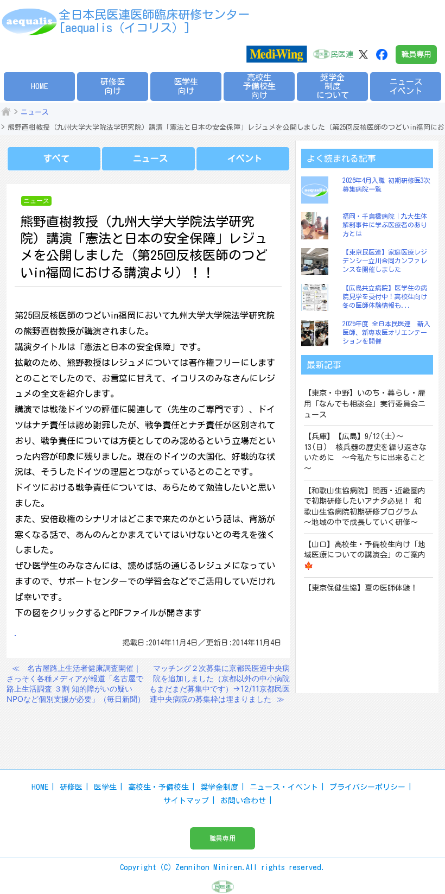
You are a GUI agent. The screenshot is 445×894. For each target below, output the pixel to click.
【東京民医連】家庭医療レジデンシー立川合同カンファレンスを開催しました (384, 260)
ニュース (35, 112)
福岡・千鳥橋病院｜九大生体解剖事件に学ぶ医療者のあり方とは (384, 224)
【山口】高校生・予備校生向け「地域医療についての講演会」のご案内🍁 (364, 555)
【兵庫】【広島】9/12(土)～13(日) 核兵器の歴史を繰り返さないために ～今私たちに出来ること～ (365, 452)
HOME (39, 86)
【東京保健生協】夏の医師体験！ (361, 588)
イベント (244, 158)
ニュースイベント (406, 86)
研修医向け (112, 86)
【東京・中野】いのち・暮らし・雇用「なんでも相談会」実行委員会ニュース (364, 403)
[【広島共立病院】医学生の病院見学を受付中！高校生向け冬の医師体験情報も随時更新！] (317, 297)
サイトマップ (186, 800)
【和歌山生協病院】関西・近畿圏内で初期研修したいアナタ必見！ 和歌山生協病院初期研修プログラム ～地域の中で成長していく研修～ (364, 507)
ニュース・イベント (284, 787)
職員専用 (416, 54)
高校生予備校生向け (259, 86)
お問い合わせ (243, 800)
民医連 (341, 54)
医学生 (105, 787)
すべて (56, 158)
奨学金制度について (332, 86)
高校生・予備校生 (158, 787)
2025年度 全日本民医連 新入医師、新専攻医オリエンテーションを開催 (386, 332)
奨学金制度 (219, 787)
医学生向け (186, 86)
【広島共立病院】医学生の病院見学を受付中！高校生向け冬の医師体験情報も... (384, 296)
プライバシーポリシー (367, 787)
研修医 (71, 787)
